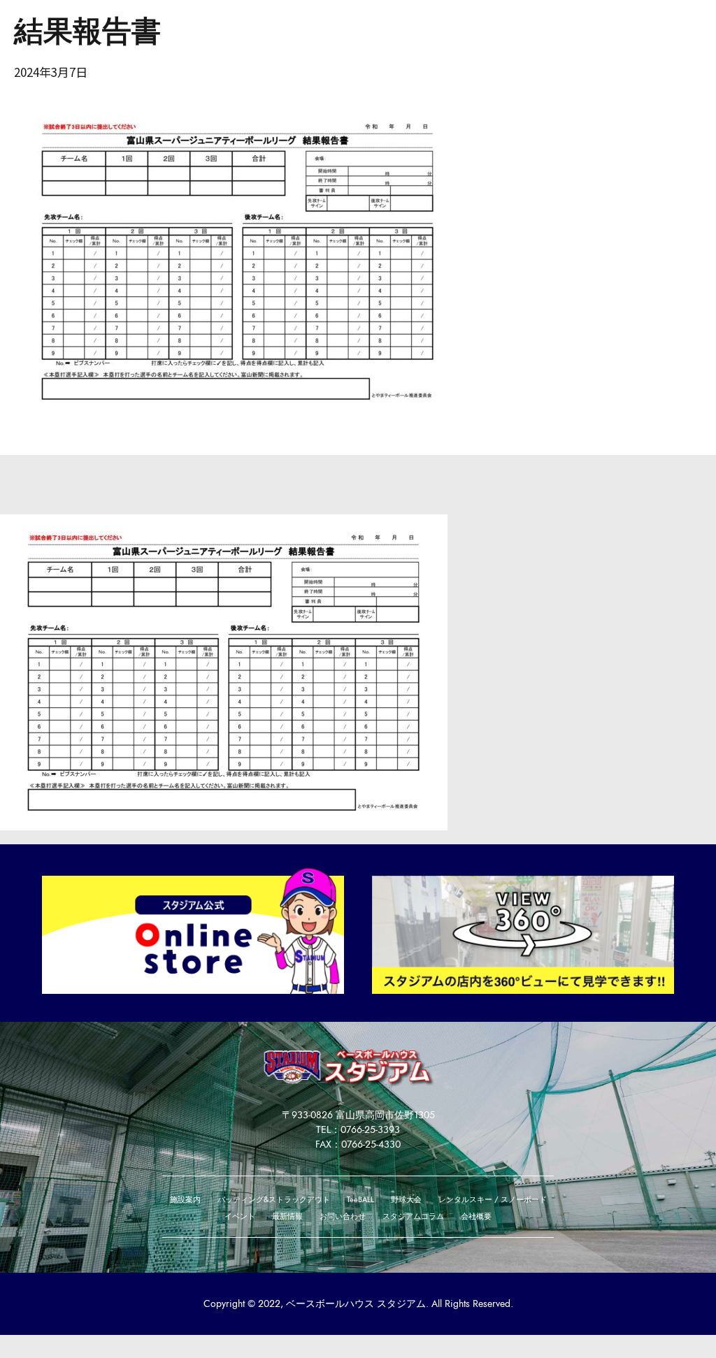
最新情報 (287, 1216)
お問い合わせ (343, 1216)
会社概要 (476, 1216)
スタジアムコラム (413, 1216)
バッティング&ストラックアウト (273, 1199)
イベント (239, 1216)
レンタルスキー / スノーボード (492, 1199)
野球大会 (406, 1199)
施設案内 (185, 1199)
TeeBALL (360, 1199)
